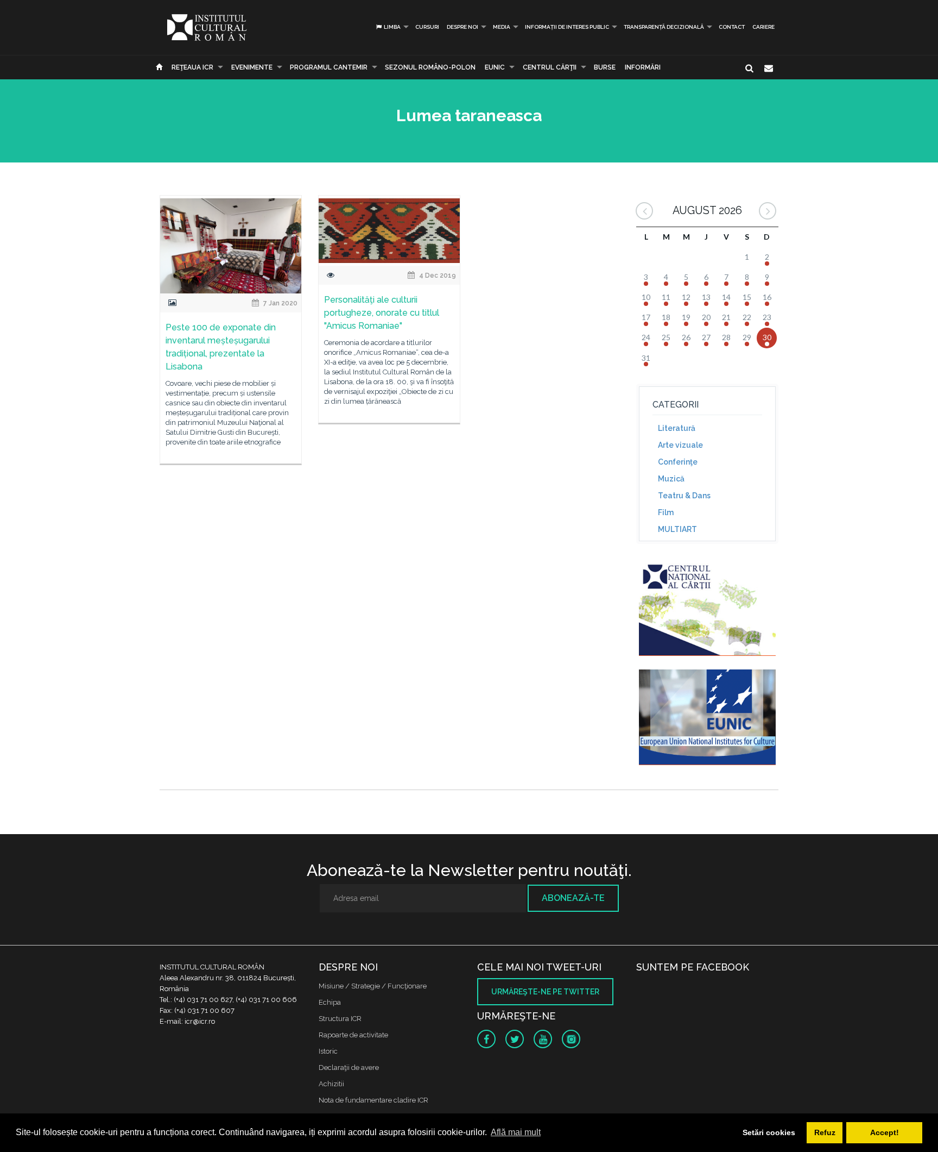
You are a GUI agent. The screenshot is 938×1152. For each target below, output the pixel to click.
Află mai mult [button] (516, 1132)
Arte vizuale (680, 445)
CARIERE (763, 27)
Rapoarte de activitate (353, 1035)
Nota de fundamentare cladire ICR (373, 1100)
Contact (732, 27)
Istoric (328, 1051)
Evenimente (251, 67)
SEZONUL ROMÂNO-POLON (430, 67)
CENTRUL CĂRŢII (549, 67)
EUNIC (495, 67)
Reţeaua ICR (192, 67)
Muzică (671, 478)
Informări (643, 67)
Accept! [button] (884, 1132)
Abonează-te (573, 898)
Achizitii (331, 1084)
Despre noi (462, 27)
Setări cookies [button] (769, 1132)
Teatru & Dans (684, 495)
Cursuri (427, 27)
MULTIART (677, 529)
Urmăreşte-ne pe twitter (545, 991)
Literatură (676, 428)
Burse (605, 67)
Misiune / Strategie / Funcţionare (373, 986)
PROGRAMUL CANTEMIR (328, 67)
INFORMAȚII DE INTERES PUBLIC (567, 27)
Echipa (330, 1002)
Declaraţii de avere (349, 1067)
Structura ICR (340, 1019)
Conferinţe (678, 462)
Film (666, 512)
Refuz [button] (824, 1132)
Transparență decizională (664, 27)
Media (501, 27)
